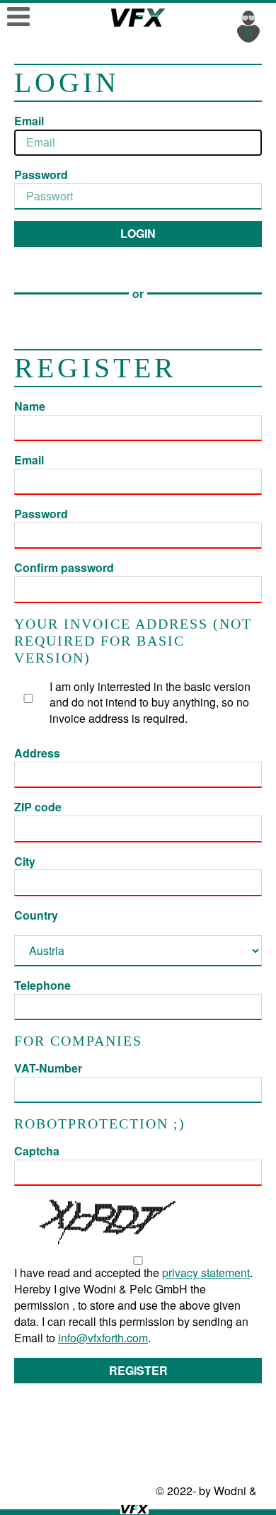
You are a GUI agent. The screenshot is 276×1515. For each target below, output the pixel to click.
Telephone (42, 985)
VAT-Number (48, 1068)
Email (29, 121)
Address (37, 753)
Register (138, 1370)
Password (41, 175)
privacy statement (206, 1272)
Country (36, 915)
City (24, 861)
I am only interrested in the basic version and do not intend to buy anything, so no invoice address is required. (150, 702)
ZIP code (38, 807)
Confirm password (64, 568)
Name (29, 406)
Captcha (36, 1151)
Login (138, 233)
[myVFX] (251, 25)
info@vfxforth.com (103, 1338)
